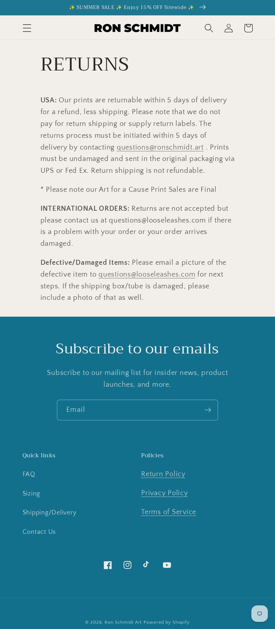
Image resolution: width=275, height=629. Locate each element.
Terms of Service (168, 512)
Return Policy (163, 474)
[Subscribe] (208, 410)
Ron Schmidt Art (123, 622)
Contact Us (39, 532)
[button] (27, 28)
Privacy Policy (164, 493)
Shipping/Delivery (50, 512)
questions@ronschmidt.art (160, 147)
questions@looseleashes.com (147, 274)
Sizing (31, 493)
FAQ (29, 474)
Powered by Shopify (167, 622)
